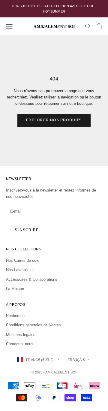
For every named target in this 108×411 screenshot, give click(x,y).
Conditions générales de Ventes (33, 325)
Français (76, 359)
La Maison (15, 288)
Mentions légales (20, 334)
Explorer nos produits (54, 120)
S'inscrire (27, 230)
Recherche (15, 315)
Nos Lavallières (19, 269)
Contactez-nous (19, 344)
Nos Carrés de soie (22, 260)
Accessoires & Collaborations (31, 279)
